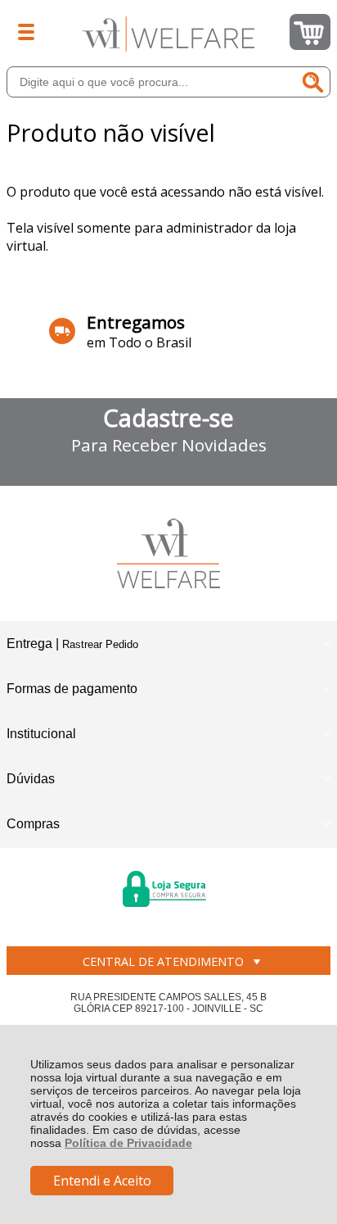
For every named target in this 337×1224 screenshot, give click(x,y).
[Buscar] (313, 82)
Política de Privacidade (128, 1142)
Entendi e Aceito (102, 1181)
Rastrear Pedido (100, 644)
